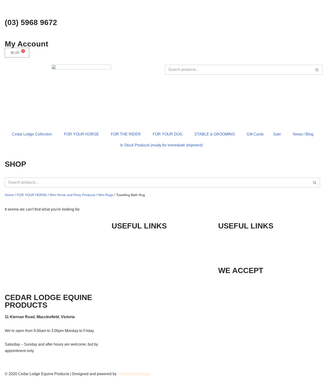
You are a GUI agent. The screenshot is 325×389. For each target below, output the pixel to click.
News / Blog (303, 134)
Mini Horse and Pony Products (72, 195)
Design (142, 374)
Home (9, 195)
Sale (277, 134)
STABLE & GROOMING (214, 134)
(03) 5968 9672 (31, 22)
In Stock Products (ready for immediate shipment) (161, 145)
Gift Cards (255, 134)
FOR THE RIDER (126, 134)
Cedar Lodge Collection (32, 134)
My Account (26, 44)
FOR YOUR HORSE (81, 134)
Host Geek (126, 374)
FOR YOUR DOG (167, 134)
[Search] (317, 70)
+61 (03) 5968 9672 (248, 238)
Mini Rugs (105, 195)
